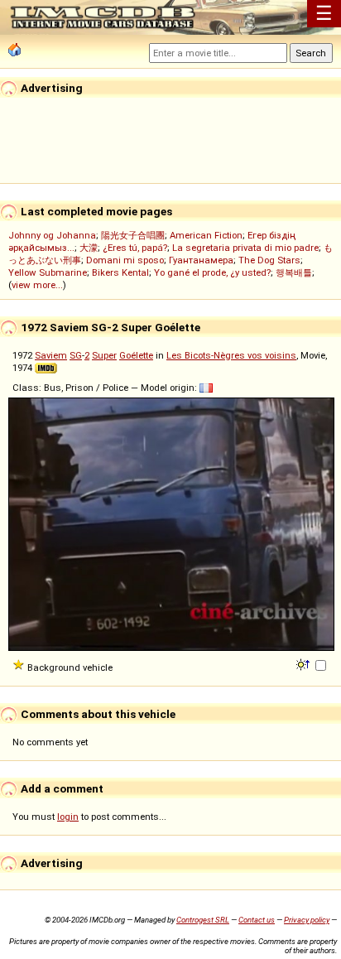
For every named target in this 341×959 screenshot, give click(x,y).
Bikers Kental (120, 272)
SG (76, 355)
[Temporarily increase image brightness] (304, 663)
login (68, 816)
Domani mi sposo (125, 260)
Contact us (256, 919)
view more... (37, 285)
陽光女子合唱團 (133, 235)
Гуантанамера (201, 260)
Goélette (136, 355)
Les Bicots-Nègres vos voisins (231, 355)
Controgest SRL (202, 919)
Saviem (51, 355)
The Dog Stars (269, 260)
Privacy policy (306, 919)
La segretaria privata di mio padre (245, 247)
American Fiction (206, 235)
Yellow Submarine (47, 272)
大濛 (88, 247)
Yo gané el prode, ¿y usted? (212, 272)
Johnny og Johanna (52, 235)
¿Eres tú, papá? (135, 247)
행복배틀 (294, 272)
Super (104, 355)
